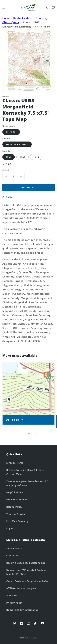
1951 (22, 156)
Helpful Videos (14, 492)
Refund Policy (14, 506)
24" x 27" (11, 131)
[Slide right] (35, 433)
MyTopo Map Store (31, 638)
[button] (3, 7)
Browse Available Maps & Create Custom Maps (25, 471)
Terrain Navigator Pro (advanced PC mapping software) (27, 483)
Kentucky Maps (22, 18)
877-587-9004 (14, 548)
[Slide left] (21, 433)
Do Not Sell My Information (22, 609)
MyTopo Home (14, 462)
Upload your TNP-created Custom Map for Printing (26, 571)
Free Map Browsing (17, 521)
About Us (11, 595)
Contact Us (12, 555)
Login (9, 528)
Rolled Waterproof (17, 144)
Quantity (7, 170)
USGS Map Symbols (17, 499)
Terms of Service (16, 514)
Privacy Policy (14, 602)
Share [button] (9, 196)
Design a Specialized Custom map (26, 562)
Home (6, 18)
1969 (8, 156)
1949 (36, 156)
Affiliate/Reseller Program (21, 588)
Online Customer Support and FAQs (27, 581)
